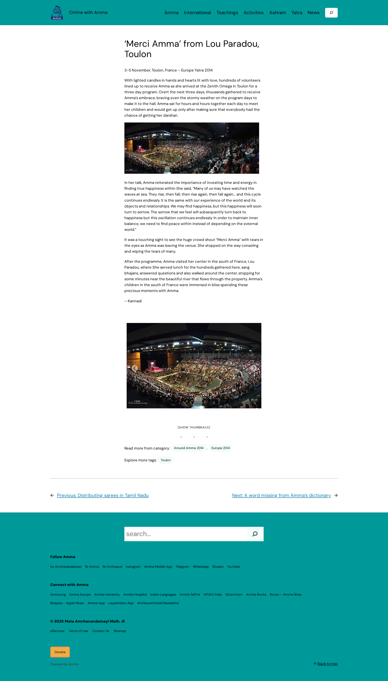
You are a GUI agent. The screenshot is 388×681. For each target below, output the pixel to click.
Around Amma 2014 (189, 448)
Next (252, 367)
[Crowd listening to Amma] (194, 365)
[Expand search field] (331, 13)
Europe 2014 (221, 448)
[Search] (255, 534)
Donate (60, 652)
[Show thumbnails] (194, 427)
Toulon (166, 460)
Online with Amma (88, 12)
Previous (133, 367)
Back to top (327, 663)
